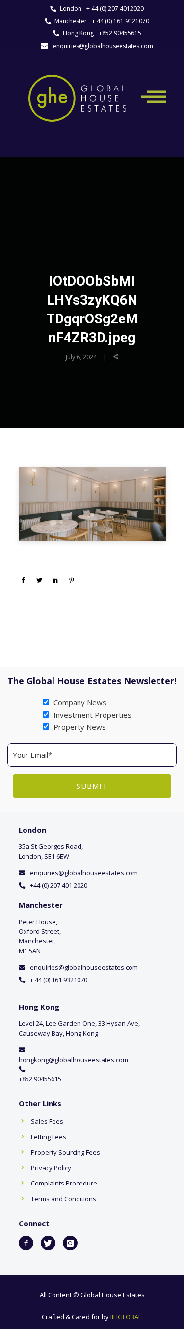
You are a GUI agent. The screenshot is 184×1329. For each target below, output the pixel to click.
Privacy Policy (51, 1167)
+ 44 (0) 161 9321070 (120, 21)
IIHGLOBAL (125, 1316)
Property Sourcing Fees (65, 1152)
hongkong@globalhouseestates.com (73, 1059)
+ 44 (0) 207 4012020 (115, 8)
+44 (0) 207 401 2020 (58, 885)
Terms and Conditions (63, 1198)
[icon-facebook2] (26, 1243)
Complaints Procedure (64, 1183)
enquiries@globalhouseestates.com (103, 46)
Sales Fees (47, 1121)
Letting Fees (48, 1136)
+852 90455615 (120, 33)
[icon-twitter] (48, 1243)
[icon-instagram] (70, 1243)
